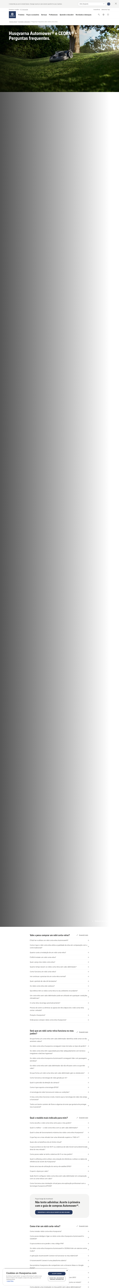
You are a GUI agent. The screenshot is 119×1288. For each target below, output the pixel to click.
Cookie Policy (10, 1281)
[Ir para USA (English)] (108, 4)
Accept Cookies (57, 1273)
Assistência (96, 9)
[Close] (67, 1270)
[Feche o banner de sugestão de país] (115, 3)
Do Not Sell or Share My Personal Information (56, 1278)
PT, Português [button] (24, 9)
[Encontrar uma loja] (103, 15)
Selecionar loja (105, 9)
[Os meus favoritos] (108, 15)
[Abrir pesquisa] (99, 15)
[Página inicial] (12, 14)
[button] (21, 14)
